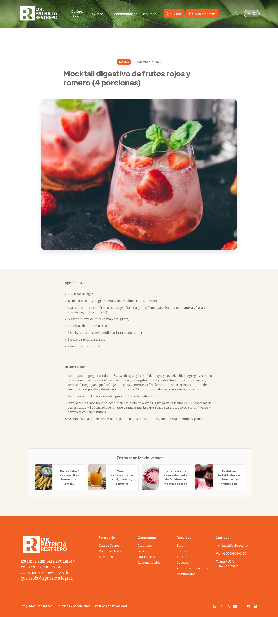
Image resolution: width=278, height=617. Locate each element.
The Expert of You (112, 551)
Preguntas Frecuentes (36, 606)
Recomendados (124, 14)
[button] (79, 13)
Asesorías (106, 557)
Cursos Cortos (109, 545)
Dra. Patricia (146, 557)
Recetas (182, 551)
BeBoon (144, 551)
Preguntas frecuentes (192, 568)
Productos (145, 545)
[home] (41, 13)
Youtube (183, 557)
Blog (180, 545)
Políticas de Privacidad (111, 606)
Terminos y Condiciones (73, 606)
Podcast (182, 562)
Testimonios (186, 574)
